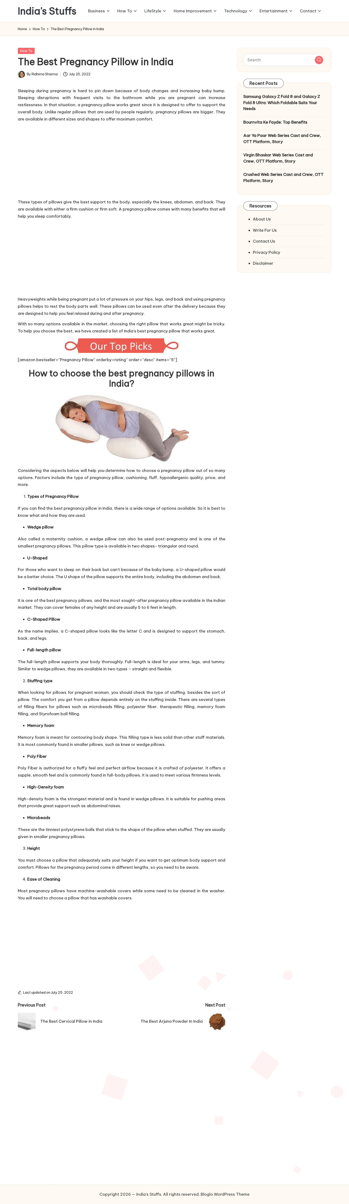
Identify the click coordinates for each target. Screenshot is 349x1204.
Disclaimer (263, 263)
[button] (319, 60)
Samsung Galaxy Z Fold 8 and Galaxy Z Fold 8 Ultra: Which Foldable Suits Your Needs (281, 102)
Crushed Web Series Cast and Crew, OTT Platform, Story (283, 177)
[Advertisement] (121, 159)
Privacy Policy (266, 252)
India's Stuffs (47, 11)
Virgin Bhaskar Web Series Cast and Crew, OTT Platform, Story (278, 158)
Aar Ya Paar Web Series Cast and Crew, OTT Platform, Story (282, 138)
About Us (262, 219)
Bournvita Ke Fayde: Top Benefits (275, 122)
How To (26, 51)
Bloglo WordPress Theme (225, 1194)
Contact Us (264, 241)
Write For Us (265, 230)
